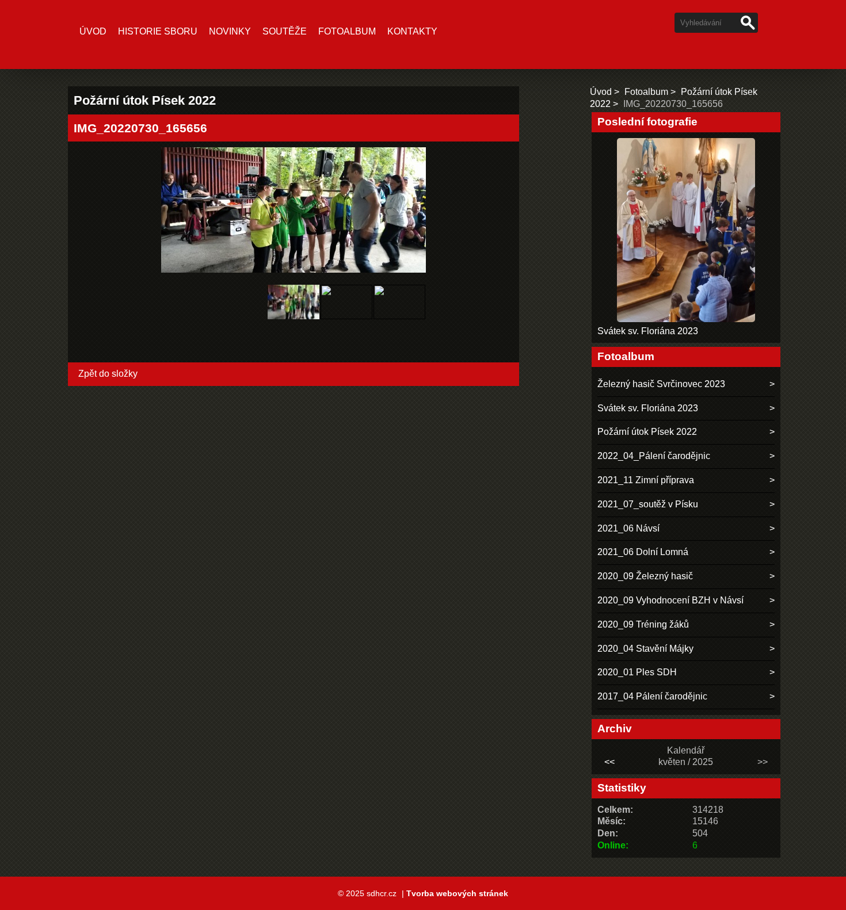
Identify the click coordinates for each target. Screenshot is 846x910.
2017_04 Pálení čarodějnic (652, 696)
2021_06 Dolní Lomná (642, 552)
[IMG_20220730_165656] (293, 322)
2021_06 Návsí (628, 528)
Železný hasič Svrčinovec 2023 (661, 384)
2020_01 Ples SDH (637, 672)
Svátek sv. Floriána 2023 (647, 331)
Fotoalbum (347, 31)
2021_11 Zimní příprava (645, 480)
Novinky (230, 31)
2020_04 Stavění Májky (645, 648)
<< (609, 762)
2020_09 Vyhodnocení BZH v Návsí (670, 600)
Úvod (92, 31)
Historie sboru (157, 31)
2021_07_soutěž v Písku (647, 504)
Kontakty (412, 31)
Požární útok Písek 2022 (647, 432)
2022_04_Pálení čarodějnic (653, 456)
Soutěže (284, 31)
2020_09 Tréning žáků (643, 624)
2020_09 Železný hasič (645, 576)
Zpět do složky (108, 373)
